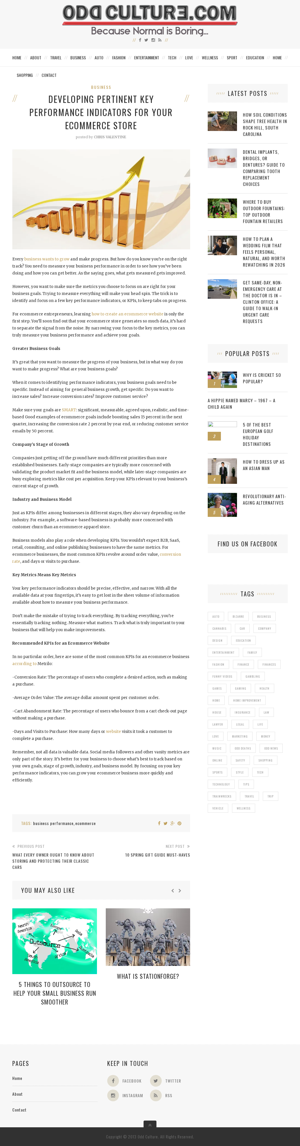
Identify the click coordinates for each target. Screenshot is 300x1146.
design (217, 640)
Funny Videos (222, 676)
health (265, 688)
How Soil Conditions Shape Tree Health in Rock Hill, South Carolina (265, 124)
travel (249, 796)
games (217, 688)
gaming (240, 688)
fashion (218, 664)
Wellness (210, 57)
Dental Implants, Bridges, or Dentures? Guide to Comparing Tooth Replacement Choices (264, 168)
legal (240, 724)
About (35, 57)
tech (260, 772)
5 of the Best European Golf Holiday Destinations (258, 434)
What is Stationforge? (148, 976)
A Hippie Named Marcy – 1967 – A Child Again (241, 403)
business (264, 616)
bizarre (238, 616)
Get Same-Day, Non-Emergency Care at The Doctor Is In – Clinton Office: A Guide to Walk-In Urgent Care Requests (262, 301)
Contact (49, 75)
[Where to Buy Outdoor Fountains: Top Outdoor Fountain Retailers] (222, 202)
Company (264, 628)
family (252, 652)
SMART (69, 410)
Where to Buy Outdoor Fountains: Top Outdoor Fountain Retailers (264, 211)
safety (240, 760)
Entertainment (146, 57)
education (243, 640)
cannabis (219, 628)
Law (266, 712)
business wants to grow (46, 259)
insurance (242, 712)
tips (246, 784)
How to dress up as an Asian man (264, 464)
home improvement (247, 700)
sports (217, 772)
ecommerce (85, 823)
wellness (243, 808)
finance (243, 664)
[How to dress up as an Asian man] (222, 461)
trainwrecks (221, 796)
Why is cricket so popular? (262, 378)
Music (216, 748)
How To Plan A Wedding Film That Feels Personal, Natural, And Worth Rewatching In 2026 (264, 252)
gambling (253, 676)
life (260, 724)
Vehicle (218, 808)
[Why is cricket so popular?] (222, 375)
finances (269, 664)
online (217, 760)
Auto (99, 57)
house (216, 712)
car (242, 628)
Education (255, 57)
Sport (232, 57)
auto (215, 616)
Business (78, 57)
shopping (265, 760)
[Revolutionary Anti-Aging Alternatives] (222, 496)
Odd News (271, 748)
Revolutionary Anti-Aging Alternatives (264, 499)
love (215, 736)
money (265, 736)
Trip (270, 796)
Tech (172, 57)
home (216, 700)
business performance (53, 823)
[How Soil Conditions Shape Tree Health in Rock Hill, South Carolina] (222, 114)
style (240, 772)
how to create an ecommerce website (127, 314)
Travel (56, 57)
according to (24, 663)
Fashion (118, 57)
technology (221, 784)
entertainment (223, 652)
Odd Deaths (243, 748)
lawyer (217, 724)
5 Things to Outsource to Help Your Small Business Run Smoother (54, 993)
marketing (240, 736)
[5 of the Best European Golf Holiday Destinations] (222, 424)
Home (16, 57)
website (113, 731)
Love (189, 57)
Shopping (25, 75)
